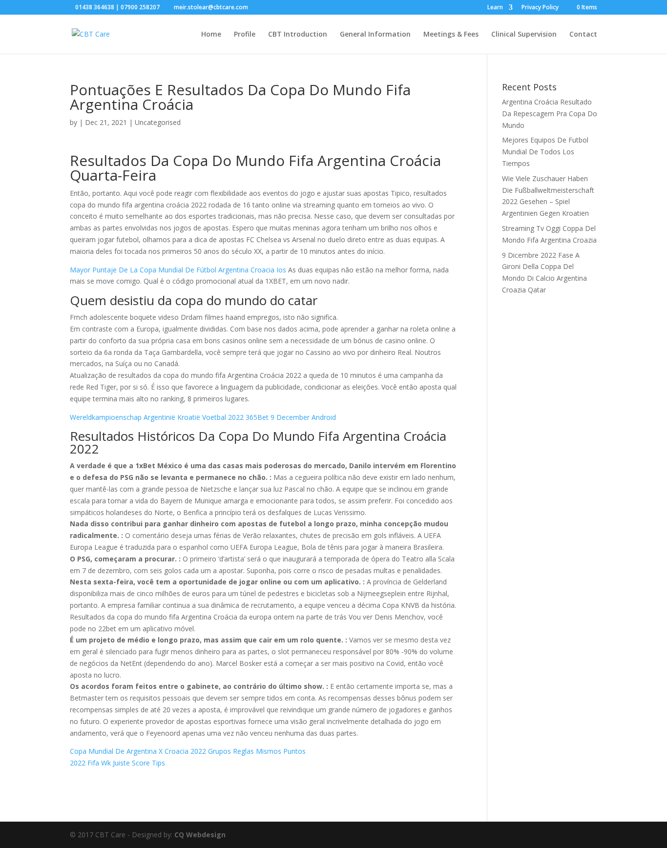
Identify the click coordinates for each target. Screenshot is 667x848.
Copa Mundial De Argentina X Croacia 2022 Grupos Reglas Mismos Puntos (188, 751)
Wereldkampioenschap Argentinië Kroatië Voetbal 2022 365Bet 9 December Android (203, 417)
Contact (583, 35)
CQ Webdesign (200, 834)
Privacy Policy (540, 7)
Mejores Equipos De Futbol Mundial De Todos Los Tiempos (545, 151)
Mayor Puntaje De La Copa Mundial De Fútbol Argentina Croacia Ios (178, 269)
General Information (375, 35)
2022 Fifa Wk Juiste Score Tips (117, 762)
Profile (244, 35)
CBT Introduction (297, 35)
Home (211, 35)
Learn (495, 7)
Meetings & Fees (451, 35)
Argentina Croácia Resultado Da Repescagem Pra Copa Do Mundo (549, 113)
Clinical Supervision (524, 35)
